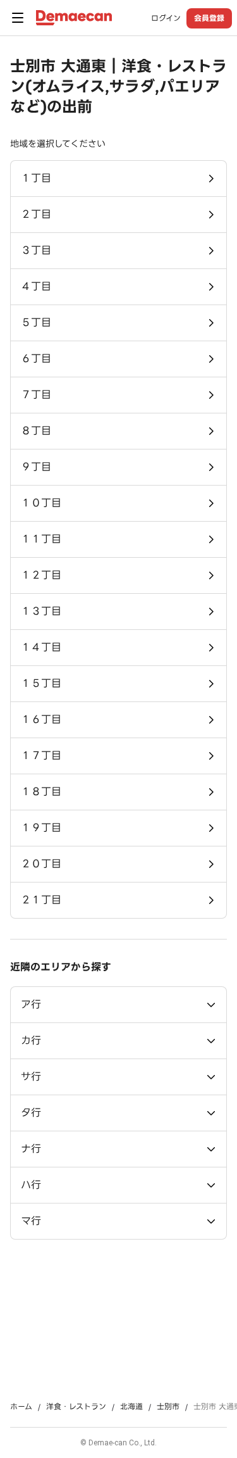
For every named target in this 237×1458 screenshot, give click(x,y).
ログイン (166, 18)
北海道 (131, 1406)
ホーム (21, 1406)
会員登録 (209, 18)
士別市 (168, 1406)
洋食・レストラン (76, 1406)
